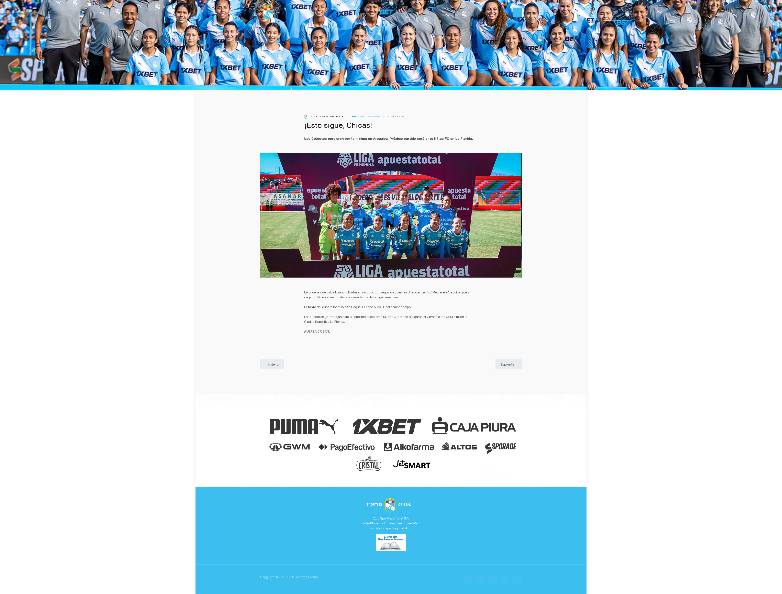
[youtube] (505, 579)
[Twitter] (480, 579)
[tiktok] (517, 579)
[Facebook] (468, 579)
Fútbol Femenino (368, 116)
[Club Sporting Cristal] (268, 11)
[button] (517, 12)
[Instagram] (492, 579)
